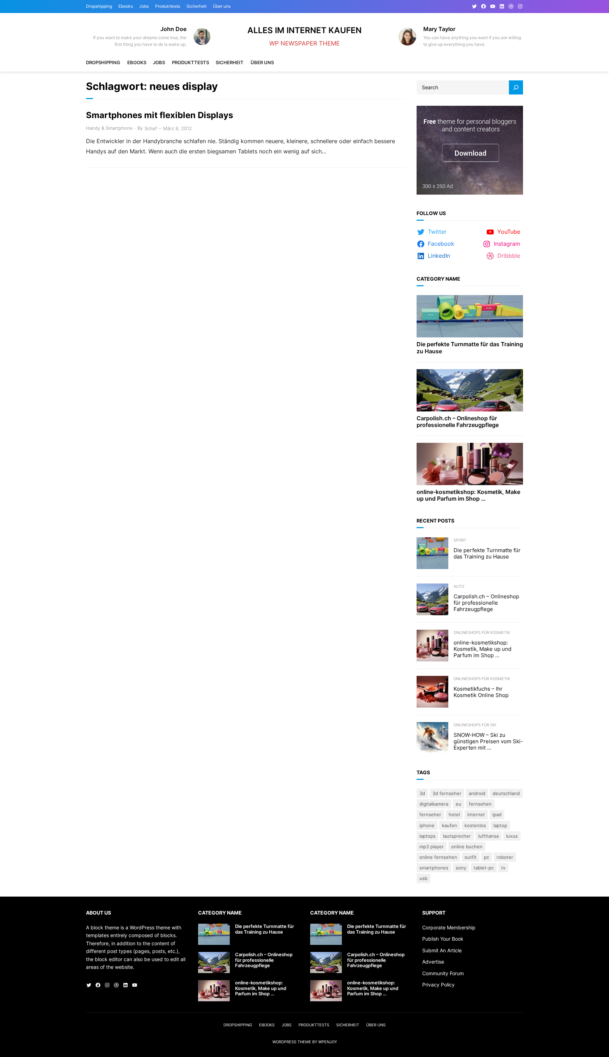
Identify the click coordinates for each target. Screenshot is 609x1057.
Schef (150, 128)
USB (423, 878)
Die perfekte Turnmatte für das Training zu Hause (470, 347)
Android (477, 793)
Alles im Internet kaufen (304, 30)
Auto (459, 586)
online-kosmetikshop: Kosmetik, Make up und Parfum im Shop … (468, 495)
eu (458, 804)
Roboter (505, 857)
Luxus (512, 836)
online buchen (466, 846)
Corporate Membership (448, 927)
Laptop (500, 825)
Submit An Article (442, 950)
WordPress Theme (291, 1041)
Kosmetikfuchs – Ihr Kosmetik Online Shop (481, 692)
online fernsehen (438, 857)
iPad (497, 814)
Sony (461, 867)
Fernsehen (480, 804)
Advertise (433, 962)
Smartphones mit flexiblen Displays (159, 115)
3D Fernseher (446, 793)
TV (503, 867)
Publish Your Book (442, 939)
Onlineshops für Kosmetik (482, 632)
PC (486, 857)
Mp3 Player (431, 846)
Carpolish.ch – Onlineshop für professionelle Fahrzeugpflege (458, 421)
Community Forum (443, 973)
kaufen (449, 825)
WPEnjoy (327, 1041)
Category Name (438, 279)
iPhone (427, 825)
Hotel (454, 814)
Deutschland (506, 793)
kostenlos (475, 825)
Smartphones (433, 867)
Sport (460, 540)
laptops (427, 836)
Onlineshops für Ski (475, 724)
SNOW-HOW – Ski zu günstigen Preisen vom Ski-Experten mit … (488, 741)
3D (422, 793)
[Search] (516, 87)
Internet (476, 814)
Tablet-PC (484, 867)
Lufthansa (488, 836)
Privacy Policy (438, 985)
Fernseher (430, 814)
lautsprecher (457, 836)
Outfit (470, 857)
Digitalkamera (433, 804)
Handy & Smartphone (109, 128)
